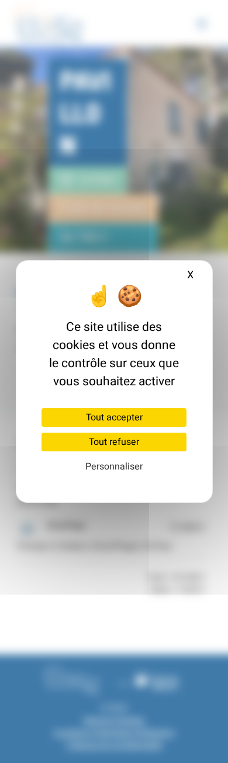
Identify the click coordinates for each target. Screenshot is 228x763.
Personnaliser (114, 467)
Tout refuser (114, 442)
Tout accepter (114, 417)
